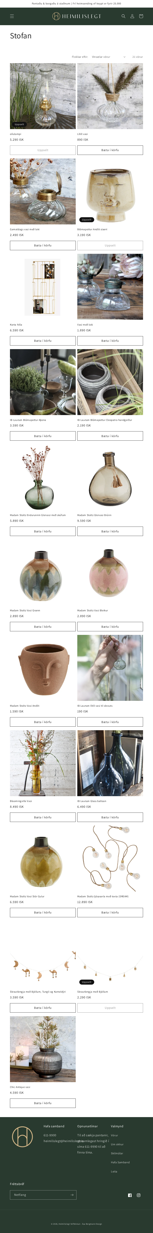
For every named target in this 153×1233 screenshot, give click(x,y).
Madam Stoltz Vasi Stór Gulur (27, 896)
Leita (114, 1171)
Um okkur (117, 1144)
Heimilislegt (64, 1224)
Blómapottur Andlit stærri (92, 229)
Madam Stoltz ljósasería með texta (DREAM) (103, 896)
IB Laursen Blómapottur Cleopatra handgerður (104, 420)
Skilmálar (117, 1153)
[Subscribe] (72, 1195)
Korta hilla (16, 324)
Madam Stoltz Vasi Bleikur (92, 610)
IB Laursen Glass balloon (91, 801)
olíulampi (15, 134)
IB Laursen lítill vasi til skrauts (94, 705)
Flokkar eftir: (80, 57)
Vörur (114, 1135)
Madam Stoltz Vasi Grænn (25, 610)
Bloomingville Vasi (21, 801)
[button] (12, 16)
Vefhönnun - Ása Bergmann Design (86, 1224)
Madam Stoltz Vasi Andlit (24, 705)
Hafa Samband (120, 1162)
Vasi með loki (85, 324)
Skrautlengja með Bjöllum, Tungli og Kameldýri (38, 991)
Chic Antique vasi (20, 1087)
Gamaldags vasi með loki (25, 229)
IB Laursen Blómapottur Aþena (28, 420)
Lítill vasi (82, 134)
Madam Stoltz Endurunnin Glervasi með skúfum (38, 515)
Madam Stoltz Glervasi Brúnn (94, 515)
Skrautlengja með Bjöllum (92, 991)
